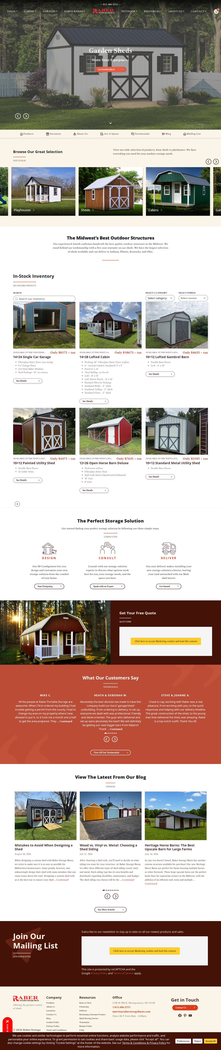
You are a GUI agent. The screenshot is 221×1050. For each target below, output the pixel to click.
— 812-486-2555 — (110, 4)
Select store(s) (189, 298)
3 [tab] (111, 733)
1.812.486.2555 (121, 1007)
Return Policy (85, 1026)
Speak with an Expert (103, 586)
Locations (50, 1010)
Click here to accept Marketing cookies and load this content (166, 641)
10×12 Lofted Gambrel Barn (167, 357)
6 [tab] (117, 733)
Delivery (83, 1010)
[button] (12, 11)
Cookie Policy (52, 1022)
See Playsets (106, 69)
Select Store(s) (187, 293)
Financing (84, 1006)
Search (17, 293)
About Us (82, 134)
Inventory (55, 134)
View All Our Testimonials (106, 752)
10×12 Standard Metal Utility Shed (173, 463)
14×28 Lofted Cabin (94, 357)
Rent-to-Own (85, 1002)
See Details (21, 381)
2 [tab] (109, 733)
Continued (66, 721)
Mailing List (193, 134)
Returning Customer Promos (92, 1014)
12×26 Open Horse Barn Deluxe (104, 463)
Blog (168, 134)
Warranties (84, 1022)
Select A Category (156, 293)
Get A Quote (111, 134)
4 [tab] (113, 733)
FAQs (81, 1030)
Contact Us (51, 1014)
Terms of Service (123, 973)
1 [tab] (106, 733)
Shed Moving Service (88, 1018)
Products (28, 134)
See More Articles (106, 909)
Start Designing (45, 586)
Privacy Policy (99, 973)
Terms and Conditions (56, 1030)
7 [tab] (117, 890)
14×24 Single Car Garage (32, 357)
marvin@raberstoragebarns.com (131, 1012)
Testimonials (142, 134)
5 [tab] (115, 733)
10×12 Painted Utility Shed (34, 463)
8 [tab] (119, 890)
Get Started (164, 586)
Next (26, 116)
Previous (18, 116)
